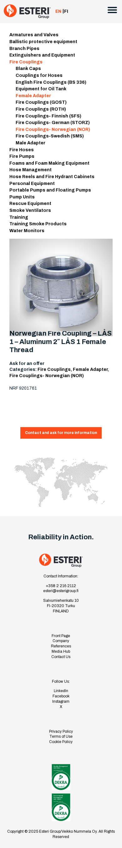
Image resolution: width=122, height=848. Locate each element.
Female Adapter (33, 95)
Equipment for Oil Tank (41, 89)
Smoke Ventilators (30, 210)
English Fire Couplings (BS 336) (51, 82)
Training (18, 217)
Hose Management (30, 169)
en (58, 11)
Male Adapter (30, 143)
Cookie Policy (61, 742)
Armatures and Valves (33, 34)
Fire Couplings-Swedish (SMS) (50, 136)
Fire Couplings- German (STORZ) (53, 122)
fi (66, 11)
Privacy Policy (61, 731)
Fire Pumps (21, 156)
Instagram (60, 701)
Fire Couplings (26, 62)
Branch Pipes (24, 48)
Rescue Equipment (30, 203)
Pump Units (22, 197)
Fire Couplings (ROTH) (41, 109)
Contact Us (60, 657)
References (61, 646)
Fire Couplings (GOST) (41, 102)
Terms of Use (61, 736)
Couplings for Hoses (39, 75)
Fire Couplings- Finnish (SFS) (48, 116)
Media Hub (61, 651)
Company (61, 641)
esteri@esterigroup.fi (61, 591)
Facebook (61, 696)
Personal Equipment (32, 183)
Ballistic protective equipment (43, 41)
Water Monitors (26, 230)
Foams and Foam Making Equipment (49, 163)
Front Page (61, 636)
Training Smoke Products (38, 224)
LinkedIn (61, 691)
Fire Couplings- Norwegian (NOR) (53, 129)
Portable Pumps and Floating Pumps (50, 190)
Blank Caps (28, 68)
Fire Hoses (21, 149)
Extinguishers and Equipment (42, 55)
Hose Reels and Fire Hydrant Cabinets (51, 176)
